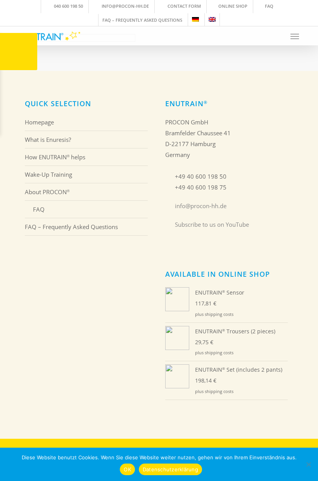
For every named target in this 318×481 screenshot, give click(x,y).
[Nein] (308, 464)
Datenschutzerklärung (170, 469)
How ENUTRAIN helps (55, 157)
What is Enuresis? (48, 139)
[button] (294, 36)
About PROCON (47, 192)
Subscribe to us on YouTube (212, 224)
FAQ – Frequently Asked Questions (71, 227)
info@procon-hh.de (200, 206)
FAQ (39, 209)
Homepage (39, 122)
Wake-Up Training (48, 174)
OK (127, 469)
